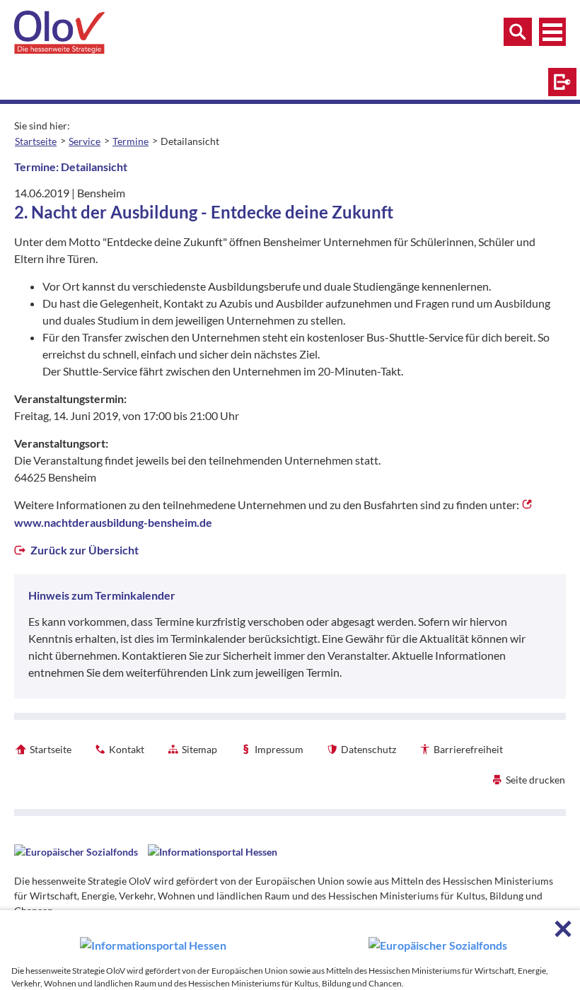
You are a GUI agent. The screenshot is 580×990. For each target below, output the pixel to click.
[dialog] (290, 950)
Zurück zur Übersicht (83, 550)
